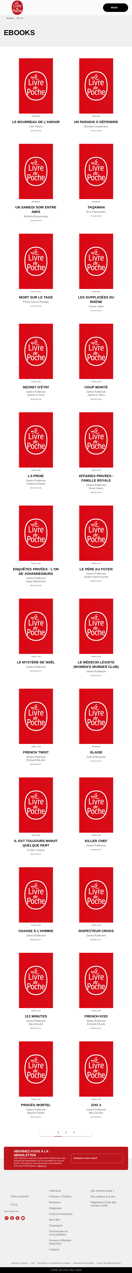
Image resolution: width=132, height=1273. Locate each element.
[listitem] (6, 1218)
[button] (81, 1132)
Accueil (9, 18)
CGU (32, 1263)
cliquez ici (41, 1166)
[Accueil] (17, 7)
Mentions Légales (19, 1263)
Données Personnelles (83, 1263)
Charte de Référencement (109, 1263)
